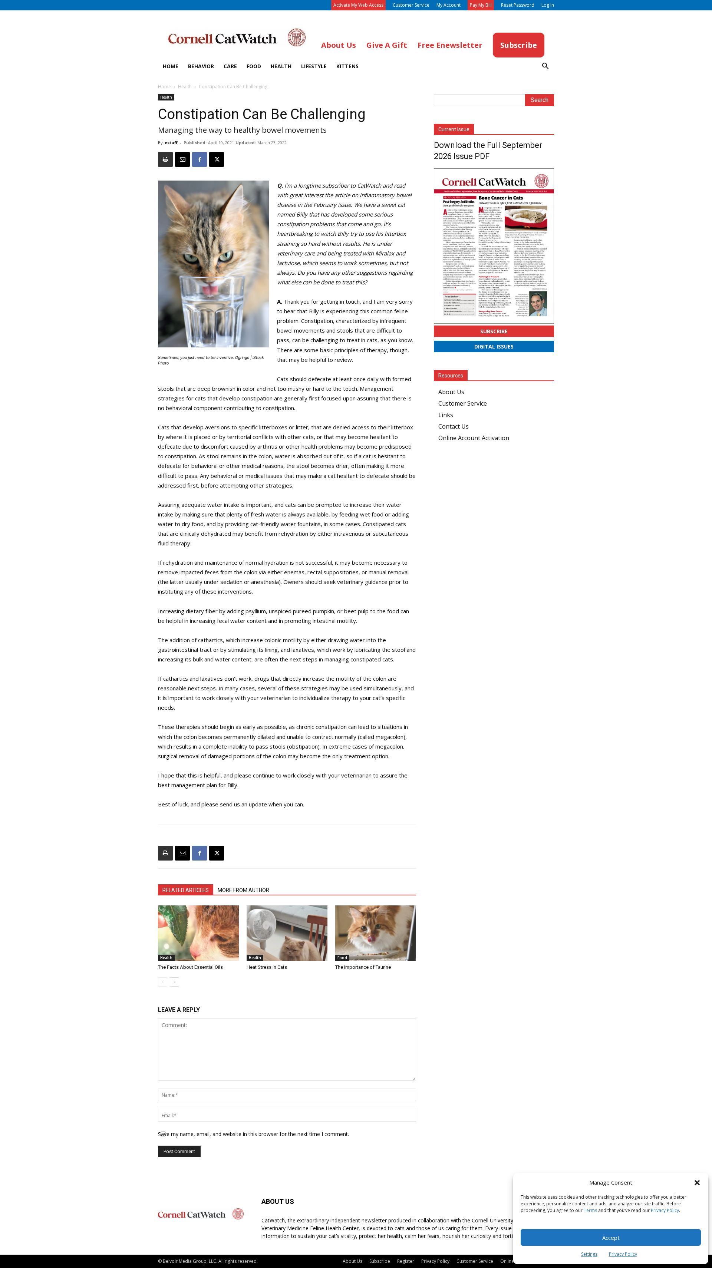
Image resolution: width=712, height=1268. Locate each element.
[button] (697, 1182)
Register (405, 1261)
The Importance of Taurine (363, 967)
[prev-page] (162, 982)
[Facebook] (199, 159)
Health (281, 66)
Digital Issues (494, 346)
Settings (589, 1254)
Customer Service (411, 5)
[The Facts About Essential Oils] (198, 933)
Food (254, 66)
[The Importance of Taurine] (375, 933)
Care (230, 66)
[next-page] (174, 982)
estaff (171, 142)
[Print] (165, 159)
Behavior (201, 66)
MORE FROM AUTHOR (243, 890)
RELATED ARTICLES (185, 890)
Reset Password (517, 5)
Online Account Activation (473, 438)
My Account (448, 5)
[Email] (182, 159)
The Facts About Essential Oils (190, 967)
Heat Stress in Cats (267, 967)
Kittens (347, 66)
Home (170, 66)
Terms (590, 1210)
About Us (451, 392)
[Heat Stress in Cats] (287, 933)
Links (445, 415)
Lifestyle (314, 66)
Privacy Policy (665, 1210)
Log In (547, 5)
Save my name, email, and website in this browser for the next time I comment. (253, 1133)
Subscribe (494, 331)
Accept (611, 1237)
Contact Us (453, 426)
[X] (216, 159)
